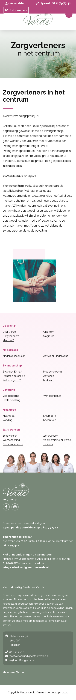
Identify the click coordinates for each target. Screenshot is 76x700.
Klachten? (8, 340)
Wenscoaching (11, 440)
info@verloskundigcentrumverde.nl (28, 656)
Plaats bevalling (11, 400)
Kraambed (8, 415)
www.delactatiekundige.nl (19, 175)
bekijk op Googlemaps (20, 660)
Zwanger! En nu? (12, 371)
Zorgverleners (11, 336)
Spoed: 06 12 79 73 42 (55, 3)
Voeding (7, 420)
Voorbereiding (11, 395)
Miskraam (48, 380)
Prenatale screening (14, 375)
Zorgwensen (50, 435)
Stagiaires (48, 336)
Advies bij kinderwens (55, 356)
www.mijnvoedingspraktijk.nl (21, 116)
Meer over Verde (13, 672)
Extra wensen (18, 10)
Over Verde (9, 331)
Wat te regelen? (12, 380)
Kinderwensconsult (14, 356)
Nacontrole (49, 420)
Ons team (48, 331)
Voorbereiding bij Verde (57, 440)
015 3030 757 (16, 651)
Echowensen (10, 435)
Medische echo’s (52, 371)
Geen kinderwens (13, 444)
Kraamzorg (49, 415)
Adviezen (48, 375)
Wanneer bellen (52, 395)
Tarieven (48, 444)
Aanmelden (17, 3)
